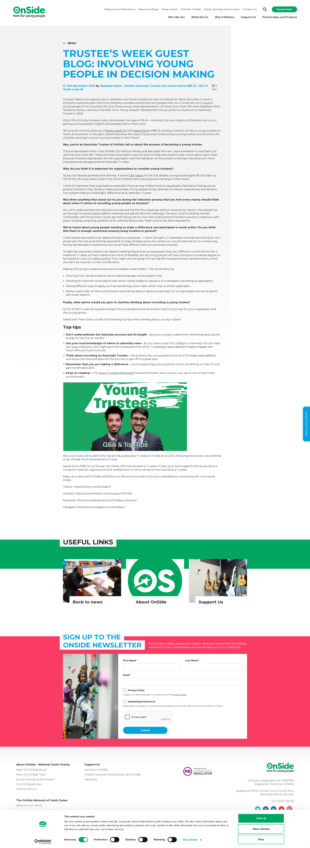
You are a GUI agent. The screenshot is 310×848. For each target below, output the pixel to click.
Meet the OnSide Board (31, 769)
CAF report (136, 175)
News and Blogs (148, 9)
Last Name (191, 660)
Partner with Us (26, 789)
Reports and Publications (119, 9)
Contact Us (250, 9)
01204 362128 (285, 801)
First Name (129, 660)
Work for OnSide (191, 9)
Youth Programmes (28, 784)
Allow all (261, 818)
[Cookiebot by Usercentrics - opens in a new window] (43, 841)
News (72, 43)
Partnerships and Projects (279, 17)
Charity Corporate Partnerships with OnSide (112, 774)
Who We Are (176, 17)
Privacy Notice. (179, 694)
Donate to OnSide (96, 769)
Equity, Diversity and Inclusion (222, 9)
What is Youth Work (29, 805)
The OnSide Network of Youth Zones (41, 800)
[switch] (114, 839)
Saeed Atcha (141, 130)
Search (265, 9)
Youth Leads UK (115, 130)
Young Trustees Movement (116, 373)
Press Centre (169, 9)
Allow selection (261, 829)
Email (126, 675)
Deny (261, 839)
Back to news (88, 602)
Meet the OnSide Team (31, 774)
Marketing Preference (141, 701)
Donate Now (284, 9)
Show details (190, 839)
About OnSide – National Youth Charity (43, 764)
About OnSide (151, 602)
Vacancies (90, 779)
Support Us (248, 17)
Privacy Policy (136, 690)
